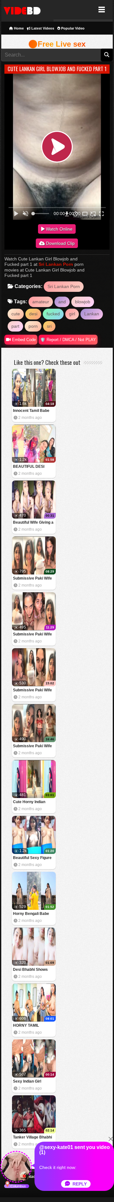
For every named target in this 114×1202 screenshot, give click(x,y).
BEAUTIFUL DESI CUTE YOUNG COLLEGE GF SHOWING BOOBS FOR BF (29, 467)
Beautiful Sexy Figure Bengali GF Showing (32, 858)
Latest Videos (42, 28)
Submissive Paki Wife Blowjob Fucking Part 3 (33, 634)
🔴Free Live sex (57, 44)
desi (33, 313)
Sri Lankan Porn (56, 264)
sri (49, 326)
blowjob (82, 301)
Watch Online (59, 229)
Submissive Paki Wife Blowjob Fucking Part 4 (33, 578)
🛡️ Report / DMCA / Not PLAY (68, 339)
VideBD (27, 9)
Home (18, 28)
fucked (53, 313)
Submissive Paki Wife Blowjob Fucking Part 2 (33, 690)
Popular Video (72, 28)
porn (33, 326)
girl (72, 313)
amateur (40, 301)
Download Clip (60, 243)
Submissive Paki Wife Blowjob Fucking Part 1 (33, 746)
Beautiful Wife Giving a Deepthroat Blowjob (33, 523)
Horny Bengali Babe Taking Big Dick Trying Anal (33, 914)
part (15, 326)
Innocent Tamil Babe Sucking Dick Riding (31, 411)
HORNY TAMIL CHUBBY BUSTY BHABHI (28, 1026)
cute (15, 313)
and (62, 301)
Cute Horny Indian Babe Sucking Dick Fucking (30, 802)
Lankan (91, 313)
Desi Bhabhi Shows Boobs (30, 970)
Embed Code (23, 339)
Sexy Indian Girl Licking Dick (27, 1081)
